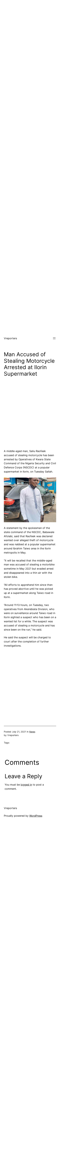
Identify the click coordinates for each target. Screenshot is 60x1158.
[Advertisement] (30, 30)
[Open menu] (54, 338)
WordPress (35, 815)
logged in (26, 784)
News (32, 731)
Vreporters (10, 338)
